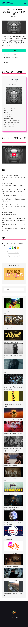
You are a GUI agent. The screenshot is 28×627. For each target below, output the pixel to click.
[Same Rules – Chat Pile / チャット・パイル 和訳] (13, 472)
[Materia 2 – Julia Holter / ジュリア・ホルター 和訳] (13, 348)
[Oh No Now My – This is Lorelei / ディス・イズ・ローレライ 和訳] (13, 515)
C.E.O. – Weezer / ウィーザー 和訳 (11, 566)
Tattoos (7, 113)
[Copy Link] (18, 248)
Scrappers (8, 116)
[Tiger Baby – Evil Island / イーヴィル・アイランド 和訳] (13, 426)
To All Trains (12, 84)
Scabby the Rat (9, 124)
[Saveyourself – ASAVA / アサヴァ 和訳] (13, 573)
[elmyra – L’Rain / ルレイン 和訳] (13, 458)
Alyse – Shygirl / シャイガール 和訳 (11, 342)
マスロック (12, 252)
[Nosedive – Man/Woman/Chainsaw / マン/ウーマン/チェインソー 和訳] (13, 500)
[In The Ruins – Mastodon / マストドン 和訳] (13, 413)
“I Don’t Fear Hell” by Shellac (13, 243)
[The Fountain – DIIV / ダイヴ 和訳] (13, 546)
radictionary (6, 2)
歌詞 (7, 62)
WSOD (7, 107)
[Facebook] (10, 248)
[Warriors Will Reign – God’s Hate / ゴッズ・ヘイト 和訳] (13, 320)
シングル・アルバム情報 (11, 54)
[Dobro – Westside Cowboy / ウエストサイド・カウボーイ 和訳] (13, 531)
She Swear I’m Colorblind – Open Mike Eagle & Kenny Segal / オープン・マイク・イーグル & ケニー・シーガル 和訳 (13, 450)
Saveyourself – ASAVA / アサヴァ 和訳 (12, 580)
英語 (17, 252)
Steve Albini (16, 256)
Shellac (12, 256)
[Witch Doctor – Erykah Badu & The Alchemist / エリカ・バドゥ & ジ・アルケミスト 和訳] (13, 396)
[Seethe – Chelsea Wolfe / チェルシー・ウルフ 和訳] (13, 364)
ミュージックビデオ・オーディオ (13, 57)
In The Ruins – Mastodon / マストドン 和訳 (13, 419)
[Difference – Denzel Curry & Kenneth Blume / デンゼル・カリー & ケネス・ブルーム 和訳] (13, 303)
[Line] (13, 248)
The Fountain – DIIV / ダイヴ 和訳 (11, 553)
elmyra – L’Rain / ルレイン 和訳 (10, 465)
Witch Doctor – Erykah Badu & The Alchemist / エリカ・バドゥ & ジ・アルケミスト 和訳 (13, 404)
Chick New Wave (9, 111)
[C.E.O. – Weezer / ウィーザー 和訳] (13, 559)
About (11, 617)
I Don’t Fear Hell (9, 126)
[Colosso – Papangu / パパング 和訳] (13, 487)
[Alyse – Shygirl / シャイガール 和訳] (13, 335)
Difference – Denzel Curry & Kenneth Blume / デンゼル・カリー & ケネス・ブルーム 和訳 (13, 312)
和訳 (7, 60)
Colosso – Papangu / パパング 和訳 (11, 494)
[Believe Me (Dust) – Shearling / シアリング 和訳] (13, 586)
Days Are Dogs (9, 118)
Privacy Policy (16, 617)
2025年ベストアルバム (14, 265)
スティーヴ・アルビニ (17, 40)
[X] (15, 248)
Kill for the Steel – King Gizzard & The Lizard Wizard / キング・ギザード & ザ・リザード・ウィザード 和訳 (13, 388)
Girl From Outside (10, 109)
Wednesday (8, 114)
